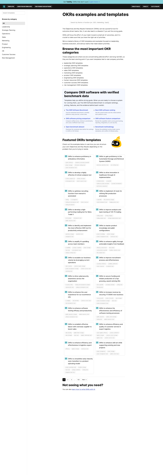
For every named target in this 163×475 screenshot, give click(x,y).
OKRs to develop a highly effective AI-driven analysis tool (79, 174)
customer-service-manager (112, 335)
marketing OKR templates (73, 73)
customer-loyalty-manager (79, 266)
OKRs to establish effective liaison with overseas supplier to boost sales (80, 326)
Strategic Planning (8, 30)
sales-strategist (69, 335)
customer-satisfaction (114, 332)
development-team (78, 218)
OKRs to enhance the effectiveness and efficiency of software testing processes (110, 310)
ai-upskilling (68, 247)
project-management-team (102, 353)
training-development (70, 204)
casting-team (119, 284)
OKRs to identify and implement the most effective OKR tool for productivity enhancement (79, 228)
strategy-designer (109, 215)
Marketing (5, 40)
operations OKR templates (73, 68)
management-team (70, 236)
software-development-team (72, 316)
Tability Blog (136, 6)
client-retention (69, 266)
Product (5, 44)
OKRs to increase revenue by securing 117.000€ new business (111, 293)
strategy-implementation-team (114, 218)
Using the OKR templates (24, 6)
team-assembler (100, 284)
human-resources (84, 202)
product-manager (110, 233)
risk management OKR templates (76, 85)
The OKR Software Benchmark (77, 110)
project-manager (69, 165)
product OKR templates (72, 75)
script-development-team (102, 202)
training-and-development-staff (72, 202)
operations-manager (70, 233)
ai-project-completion (77, 247)
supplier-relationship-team (86, 335)
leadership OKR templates (73, 63)
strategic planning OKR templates (76, 65)
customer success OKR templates (76, 82)
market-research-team (81, 181)
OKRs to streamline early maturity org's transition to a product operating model (80, 361)
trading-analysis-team (101, 218)
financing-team (100, 287)
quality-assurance (100, 316)
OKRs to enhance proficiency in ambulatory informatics (79, 158)
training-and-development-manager (82, 284)
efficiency (68, 348)
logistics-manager (100, 335)
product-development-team (102, 303)
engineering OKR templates (74, 78)
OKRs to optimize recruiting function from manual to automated (78, 193)
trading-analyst (100, 215)
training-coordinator (76, 369)
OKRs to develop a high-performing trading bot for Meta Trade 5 (79, 212)
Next (84, 379)
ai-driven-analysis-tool (70, 178)
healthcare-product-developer (103, 183)
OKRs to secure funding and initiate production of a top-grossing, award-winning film (109, 278)
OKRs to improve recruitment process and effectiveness (110, 259)
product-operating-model (71, 367)
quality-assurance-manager (71, 314)
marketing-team (69, 271)
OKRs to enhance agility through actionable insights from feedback (111, 243)
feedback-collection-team (114, 250)
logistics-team (99, 337)
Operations (6, 34)
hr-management (74, 199)
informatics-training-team (80, 165)
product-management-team (102, 236)
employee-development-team (82, 287)
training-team (85, 369)
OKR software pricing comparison (78, 118)
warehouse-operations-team (102, 164)
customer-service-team (86, 268)
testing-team (99, 319)
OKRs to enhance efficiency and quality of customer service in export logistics (111, 326)
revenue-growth (100, 298)
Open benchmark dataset (75, 127)
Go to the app (155, 6)
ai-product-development (116, 183)
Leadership (6, 27)
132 (78, 379)
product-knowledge (101, 233)
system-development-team (71, 167)
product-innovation (110, 298)
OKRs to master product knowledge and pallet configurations (108, 228)
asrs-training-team (114, 164)
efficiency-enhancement (102, 247)
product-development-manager (72, 268)
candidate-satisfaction (112, 263)
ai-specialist (108, 180)
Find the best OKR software (43, 6)
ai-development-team (70, 181)
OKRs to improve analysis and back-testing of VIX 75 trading (110, 211)
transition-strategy (82, 367)
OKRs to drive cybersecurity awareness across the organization (78, 278)
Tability (145, 6)
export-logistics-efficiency (102, 332)
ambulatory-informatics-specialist (82, 162)
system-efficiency (69, 162)
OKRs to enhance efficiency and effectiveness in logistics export (80, 344)
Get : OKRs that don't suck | (81, 2)
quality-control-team (114, 353)
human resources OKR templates (76, 80)
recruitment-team (110, 266)
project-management (101, 351)
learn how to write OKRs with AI (83, 389)
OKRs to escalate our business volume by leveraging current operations (79, 260)
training (67, 199)
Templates (11, 6)
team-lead (68, 250)
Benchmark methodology (104, 127)
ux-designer (68, 300)
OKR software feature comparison (107, 118)
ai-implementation (100, 180)
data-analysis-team (101, 252)
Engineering (6, 47)
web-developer (76, 300)
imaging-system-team (114, 202)
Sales (4, 37)
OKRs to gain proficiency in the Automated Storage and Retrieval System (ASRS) (111, 159)
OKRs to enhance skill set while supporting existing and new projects (110, 345)
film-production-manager (109, 199)
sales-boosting (68, 332)
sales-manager (119, 298)
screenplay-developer (110, 284)
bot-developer (68, 218)
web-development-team (71, 303)
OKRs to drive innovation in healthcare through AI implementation (109, 175)
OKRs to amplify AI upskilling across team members (78, 243)
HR (3, 51)
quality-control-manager (111, 316)
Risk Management (8, 58)
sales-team (114, 300)
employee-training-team (71, 252)
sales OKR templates (71, 70)
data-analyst (111, 247)
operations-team (79, 233)
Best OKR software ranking (105, 110)
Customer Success (8, 54)
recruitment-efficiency (101, 263)
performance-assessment (102, 186)
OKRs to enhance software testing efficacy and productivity (80, 309)
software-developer (81, 178)
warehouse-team (114, 236)
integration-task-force (70, 372)
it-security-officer (69, 284)
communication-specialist (102, 250)
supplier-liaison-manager (79, 332)
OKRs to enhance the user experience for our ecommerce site (79, 294)
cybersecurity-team (70, 287)
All (4, 23)
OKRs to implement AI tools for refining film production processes (110, 193)
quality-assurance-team (70, 220)
